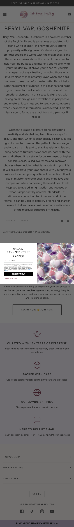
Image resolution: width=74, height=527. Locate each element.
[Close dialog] (72, 244)
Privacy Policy (29, 269)
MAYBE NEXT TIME (11, 278)
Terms (6, 270)
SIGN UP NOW (18, 274)
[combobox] (7, 260)
